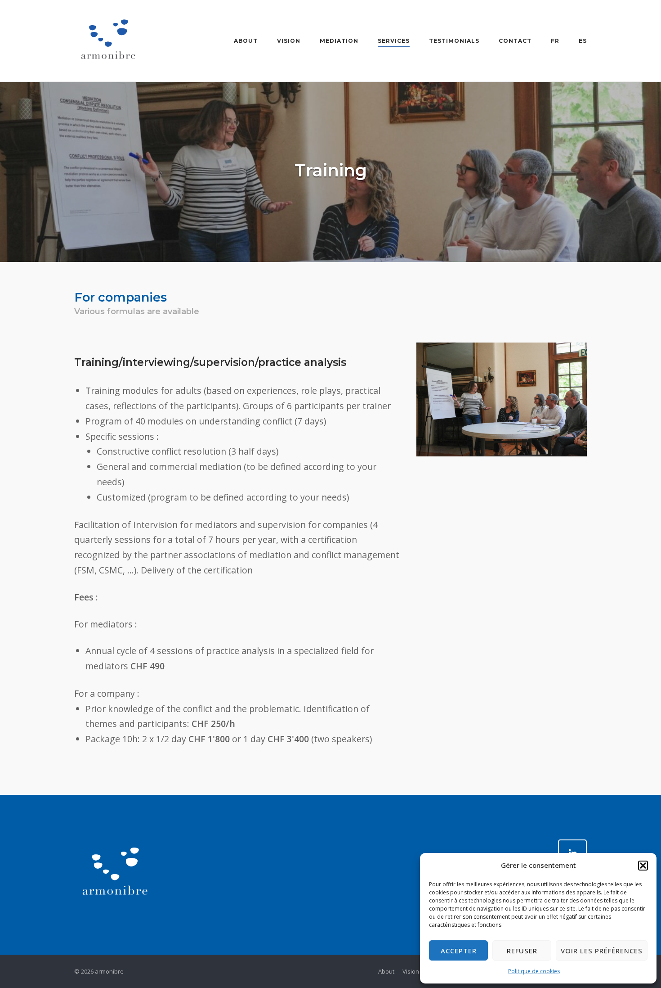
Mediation (339, 40)
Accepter (459, 950)
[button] (643, 865)
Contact (515, 40)
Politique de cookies (534, 971)
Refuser (522, 950)
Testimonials (454, 40)
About (246, 40)
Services (394, 40)
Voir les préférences (602, 950)
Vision (288, 40)
